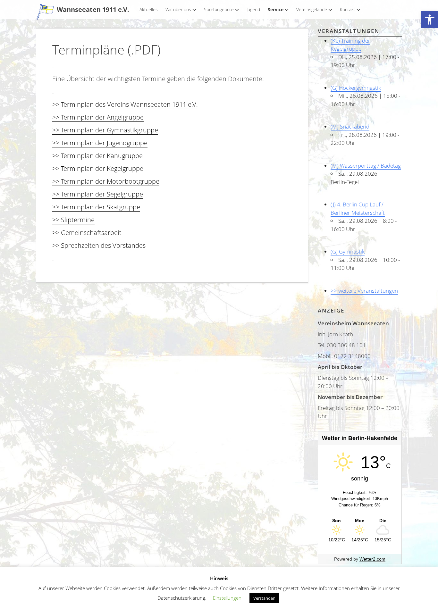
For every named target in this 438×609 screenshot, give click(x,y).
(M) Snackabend (350, 126)
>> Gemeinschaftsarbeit (87, 232)
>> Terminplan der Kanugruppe (97, 155)
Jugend (253, 9)
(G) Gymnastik (348, 251)
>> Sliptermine (73, 219)
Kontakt (347, 9)
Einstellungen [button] (227, 598)
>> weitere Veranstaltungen (364, 290)
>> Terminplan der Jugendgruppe (99, 142)
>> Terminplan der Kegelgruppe (97, 168)
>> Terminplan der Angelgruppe (98, 117)
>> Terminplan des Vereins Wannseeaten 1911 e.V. (125, 104)
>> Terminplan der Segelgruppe (97, 194)
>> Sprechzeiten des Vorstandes (99, 245)
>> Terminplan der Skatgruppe (96, 207)
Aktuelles (148, 9)
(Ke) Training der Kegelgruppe (350, 45)
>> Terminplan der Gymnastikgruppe (105, 130)
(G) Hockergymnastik (356, 87)
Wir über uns (178, 9)
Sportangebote (219, 9)
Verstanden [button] (264, 598)
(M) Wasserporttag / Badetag (366, 165)
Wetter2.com (372, 559)
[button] (429, 19)
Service (275, 9)
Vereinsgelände (311, 9)
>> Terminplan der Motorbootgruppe (105, 181)
